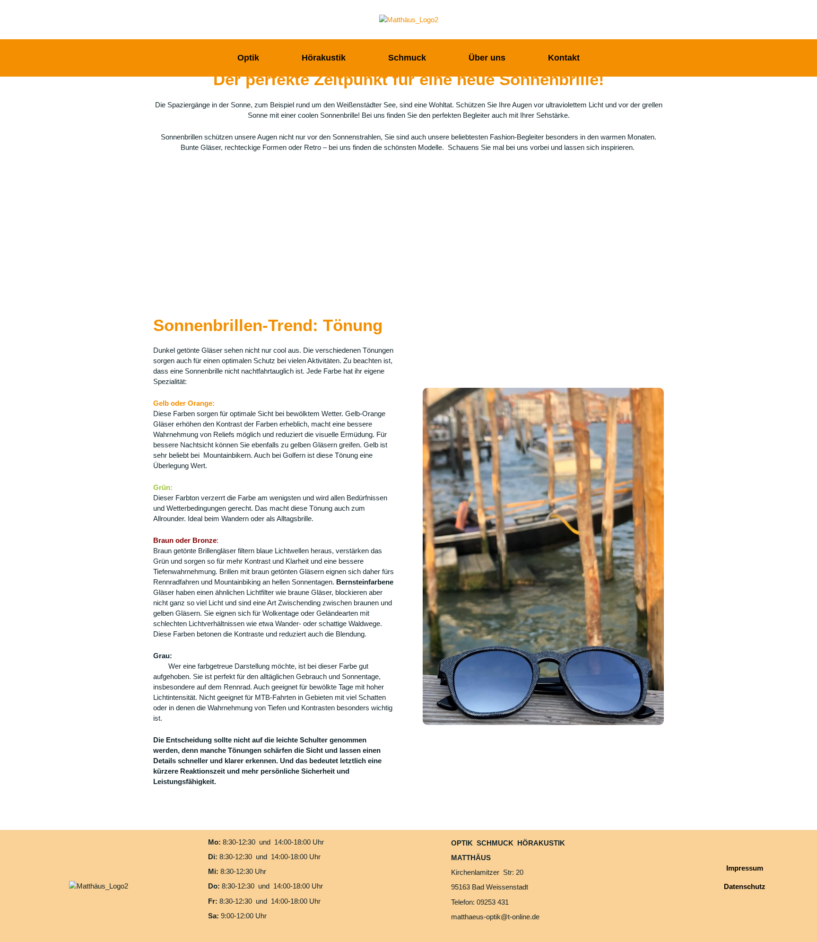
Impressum (744, 868)
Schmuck (407, 57)
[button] (161, 223)
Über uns (487, 57)
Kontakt (564, 57)
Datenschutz (744, 886)
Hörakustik (324, 57)
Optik (248, 57)
